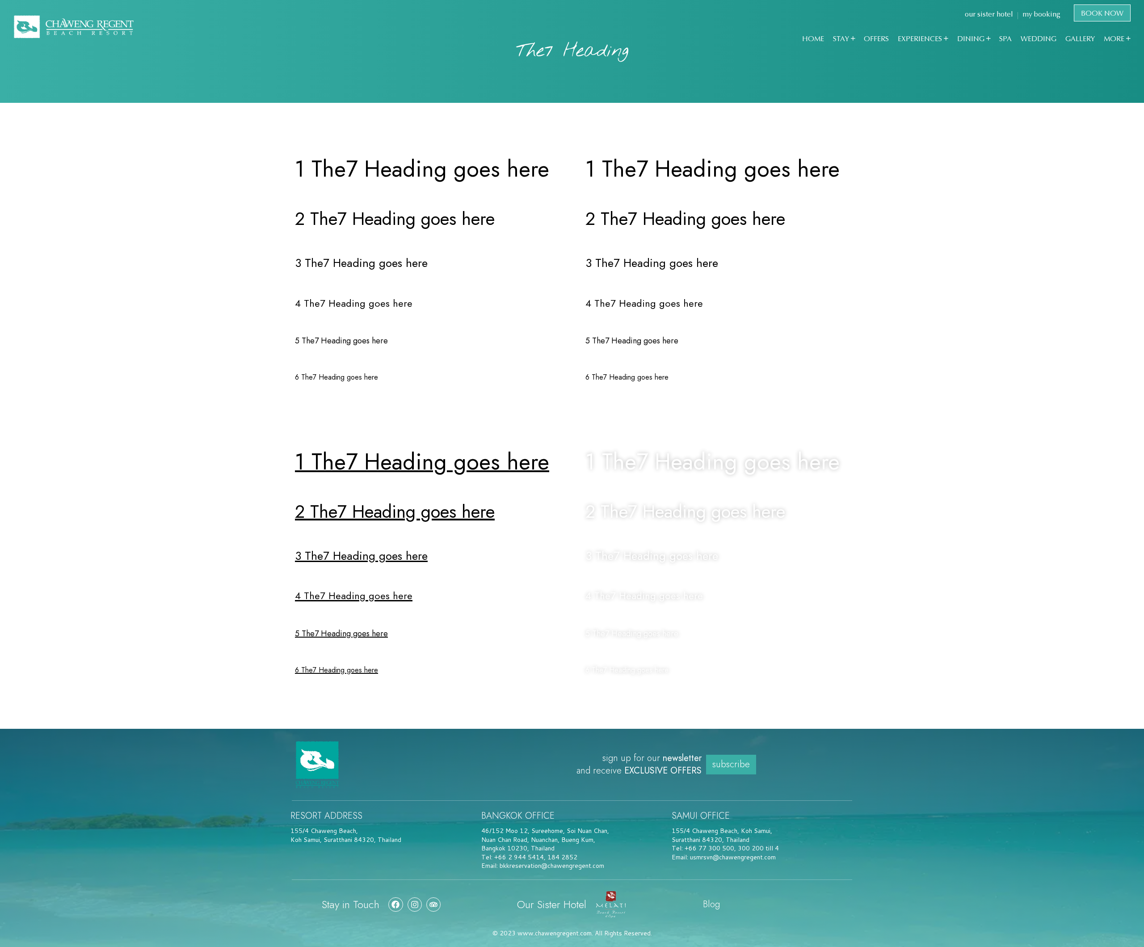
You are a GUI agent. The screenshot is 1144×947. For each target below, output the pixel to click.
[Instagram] (415, 904)
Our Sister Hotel (551, 904)
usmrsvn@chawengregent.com (733, 857)
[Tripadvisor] (433, 904)
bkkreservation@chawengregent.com (552, 865)
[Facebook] (395, 904)
